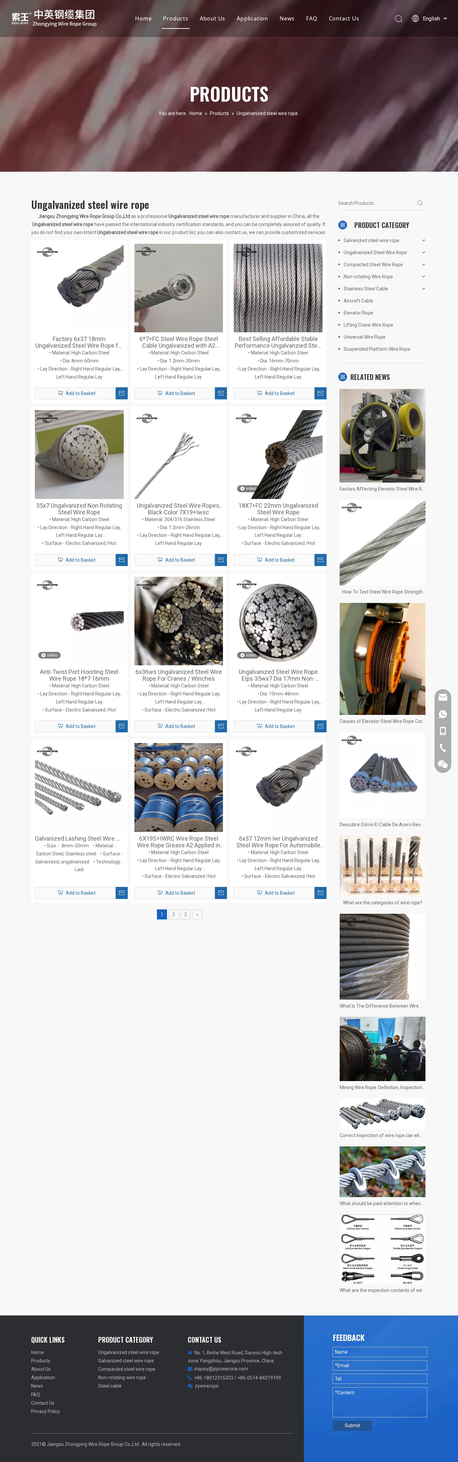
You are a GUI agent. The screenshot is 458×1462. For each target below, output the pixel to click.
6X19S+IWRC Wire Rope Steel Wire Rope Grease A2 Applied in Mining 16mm (178, 842)
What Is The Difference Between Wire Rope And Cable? (382, 1006)
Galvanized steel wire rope (371, 240)
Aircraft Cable (358, 300)
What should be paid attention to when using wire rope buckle (382, 1203)
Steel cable (110, 1386)
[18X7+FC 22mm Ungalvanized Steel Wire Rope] (278, 453)
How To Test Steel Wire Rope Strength (382, 592)
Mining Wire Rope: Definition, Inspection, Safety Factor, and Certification (382, 1087)
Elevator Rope (358, 313)
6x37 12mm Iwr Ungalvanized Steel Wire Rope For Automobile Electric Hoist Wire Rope (278, 842)
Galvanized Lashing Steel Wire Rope (79, 838)
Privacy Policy (45, 1411)
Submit (352, 1425)
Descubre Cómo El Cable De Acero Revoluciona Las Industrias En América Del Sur (382, 824)
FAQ (311, 18)
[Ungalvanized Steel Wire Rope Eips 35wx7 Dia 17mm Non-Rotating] (278, 620)
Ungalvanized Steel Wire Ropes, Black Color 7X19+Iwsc (178, 509)
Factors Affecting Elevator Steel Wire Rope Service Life (382, 489)
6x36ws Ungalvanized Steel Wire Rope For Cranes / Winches (178, 675)
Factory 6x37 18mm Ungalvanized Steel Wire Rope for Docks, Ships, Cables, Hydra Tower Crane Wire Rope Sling (79, 342)
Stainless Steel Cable (366, 288)
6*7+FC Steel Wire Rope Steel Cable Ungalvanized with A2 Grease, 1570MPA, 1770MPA (178, 342)
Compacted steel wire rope (126, 1369)
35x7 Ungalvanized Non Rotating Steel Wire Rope (79, 509)
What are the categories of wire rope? (382, 902)
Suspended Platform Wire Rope (377, 349)
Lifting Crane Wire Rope (368, 325)
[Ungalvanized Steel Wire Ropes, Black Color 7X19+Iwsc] (178, 453)
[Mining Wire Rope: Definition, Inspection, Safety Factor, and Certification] (382, 1049)
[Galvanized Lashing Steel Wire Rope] (79, 787)
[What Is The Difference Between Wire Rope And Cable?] (382, 957)
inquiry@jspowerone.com (221, 1368)
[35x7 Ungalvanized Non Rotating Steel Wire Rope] (79, 453)
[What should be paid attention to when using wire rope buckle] (382, 1171)
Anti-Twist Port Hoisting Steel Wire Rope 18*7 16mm (79, 675)
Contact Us (344, 18)
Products (175, 18)
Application (252, 18)
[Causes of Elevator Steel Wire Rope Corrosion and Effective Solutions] (382, 659)
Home (143, 18)
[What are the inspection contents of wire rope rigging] (382, 1249)
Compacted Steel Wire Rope (373, 264)
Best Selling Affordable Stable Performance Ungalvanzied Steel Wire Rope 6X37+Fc (278, 342)
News (287, 18)
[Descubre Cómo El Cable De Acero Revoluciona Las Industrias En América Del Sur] (382, 775)
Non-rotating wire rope (122, 1377)
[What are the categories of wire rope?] (382, 865)
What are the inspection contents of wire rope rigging (382, 1290)
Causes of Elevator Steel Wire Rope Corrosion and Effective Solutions (382, 721)
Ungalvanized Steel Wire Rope (375, 252)
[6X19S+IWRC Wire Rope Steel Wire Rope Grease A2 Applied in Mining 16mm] (178, 787)
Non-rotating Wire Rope (368, 276)
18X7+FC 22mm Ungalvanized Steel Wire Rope (278, 509)
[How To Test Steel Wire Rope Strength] (382, 542)
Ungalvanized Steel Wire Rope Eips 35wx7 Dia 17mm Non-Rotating (278, 675)
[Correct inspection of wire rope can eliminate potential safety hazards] (382, 1114)
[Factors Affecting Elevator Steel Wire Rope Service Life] (382, 435)
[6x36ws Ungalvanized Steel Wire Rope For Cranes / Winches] (178, 620)
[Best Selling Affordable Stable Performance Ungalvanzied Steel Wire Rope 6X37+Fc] (278, 287)
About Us (212, 18)
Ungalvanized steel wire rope (128, 1352)
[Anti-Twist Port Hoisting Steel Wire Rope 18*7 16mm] (79, 620)
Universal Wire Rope (365, 337)
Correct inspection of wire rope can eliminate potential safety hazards (382, 1135)
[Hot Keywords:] (420, 203)
